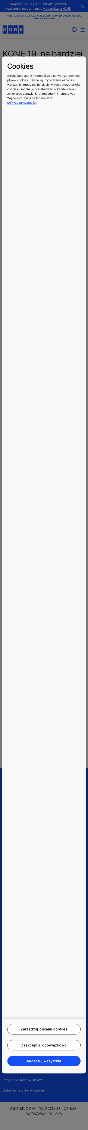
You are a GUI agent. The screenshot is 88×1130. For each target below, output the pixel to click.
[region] (44, 564)
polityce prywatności (21, 102)
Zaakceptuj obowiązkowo (44, 1045)
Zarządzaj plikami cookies (44, 1029)
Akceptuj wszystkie (44, 1061)
